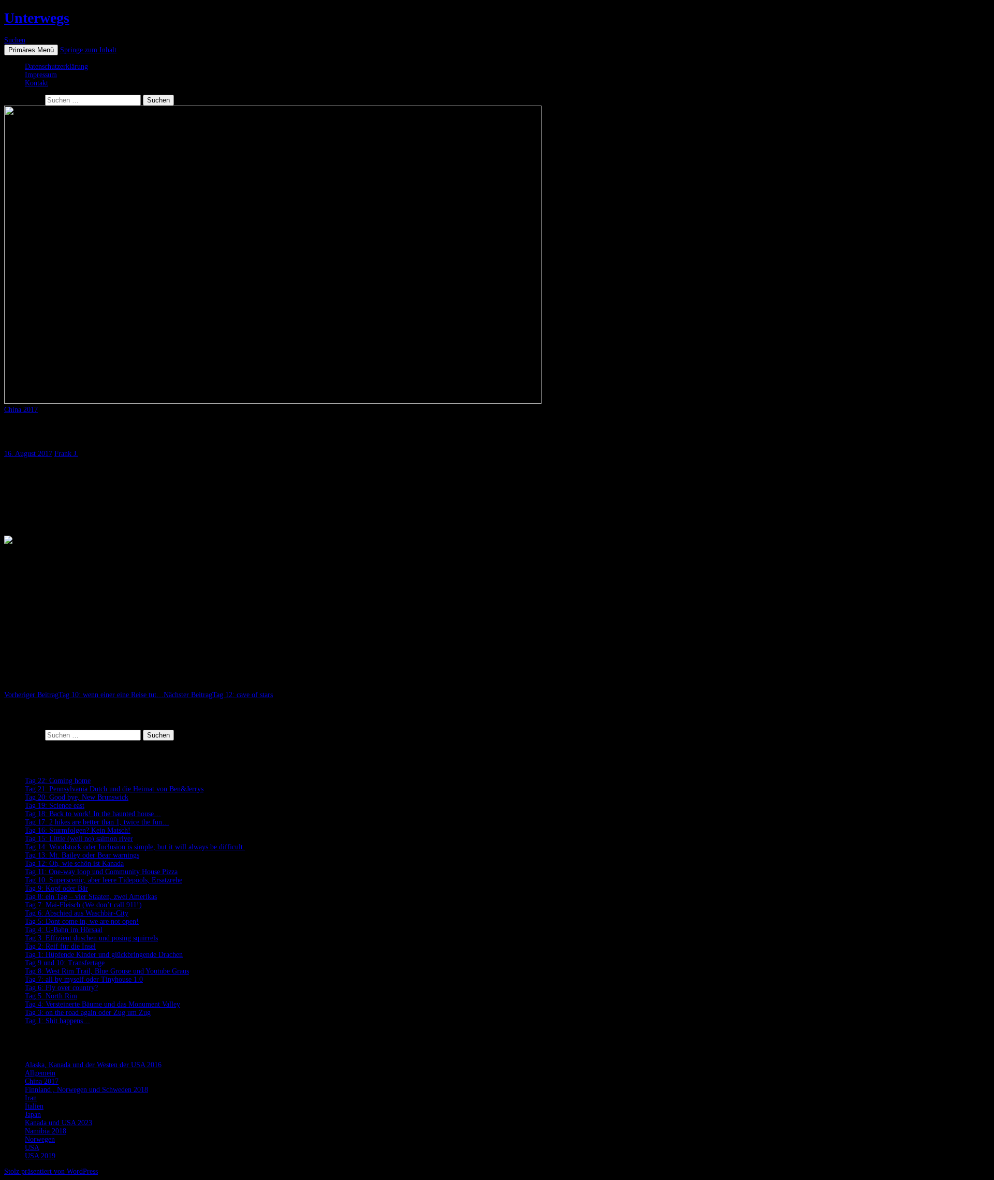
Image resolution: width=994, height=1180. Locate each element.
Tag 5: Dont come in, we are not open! (82, 921)
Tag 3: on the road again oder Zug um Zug (88, 1012)
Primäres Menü (31, 50)
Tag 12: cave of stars (218, 695)
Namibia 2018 (45, 1131)
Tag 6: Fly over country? (61, 988)
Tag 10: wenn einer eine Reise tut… (84, 695)
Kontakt (36, 83)
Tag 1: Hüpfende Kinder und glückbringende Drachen (104, 954)
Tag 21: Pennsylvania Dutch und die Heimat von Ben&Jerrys (114, 789)
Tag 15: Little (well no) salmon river (79, 839)
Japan (33, 1114)
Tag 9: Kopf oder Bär (56, 888)
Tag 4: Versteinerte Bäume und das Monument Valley (102, 1004)
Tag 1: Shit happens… (57, 1021)
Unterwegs (36, 18)
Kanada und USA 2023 (58, 1123)
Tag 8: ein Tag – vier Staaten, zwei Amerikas (91, 897)
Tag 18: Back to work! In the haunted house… (93, 814)
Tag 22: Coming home (58, 781)
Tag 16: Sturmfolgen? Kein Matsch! (77, 830)
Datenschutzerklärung (56, 66)
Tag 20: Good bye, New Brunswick (76, 797)
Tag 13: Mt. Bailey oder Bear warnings (82, 855)
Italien (34, 1106)
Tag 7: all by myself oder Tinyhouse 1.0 (84, 979)
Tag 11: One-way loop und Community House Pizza (101, 872)
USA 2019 (40, 1156)
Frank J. (66, 454)
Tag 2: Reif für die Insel (60, 946)
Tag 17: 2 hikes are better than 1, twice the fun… (97, 822)
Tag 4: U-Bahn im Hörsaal (64, 930)
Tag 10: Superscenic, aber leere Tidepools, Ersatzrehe (103, 880)
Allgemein (40, 1073)
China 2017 (21, 410)
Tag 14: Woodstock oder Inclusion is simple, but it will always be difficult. (135, 847)
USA (32, 1148)
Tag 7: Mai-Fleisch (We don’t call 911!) (83, 905)
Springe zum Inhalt (88, 50)
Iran (31, 1098)
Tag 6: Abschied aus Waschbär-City (76, 913)
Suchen (14, 40)
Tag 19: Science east (54, 805)
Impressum (41, 75)
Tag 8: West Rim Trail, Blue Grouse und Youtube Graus (107, 971)
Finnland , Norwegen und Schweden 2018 (86, 1090)
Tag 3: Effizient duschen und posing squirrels (91, 938)
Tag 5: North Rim (51, 996)
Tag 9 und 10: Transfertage (65, 963)
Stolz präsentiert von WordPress (51, 1171)
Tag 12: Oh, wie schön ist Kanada (74, 863)
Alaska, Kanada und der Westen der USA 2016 (93, 1065)
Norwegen (40, 1139)
